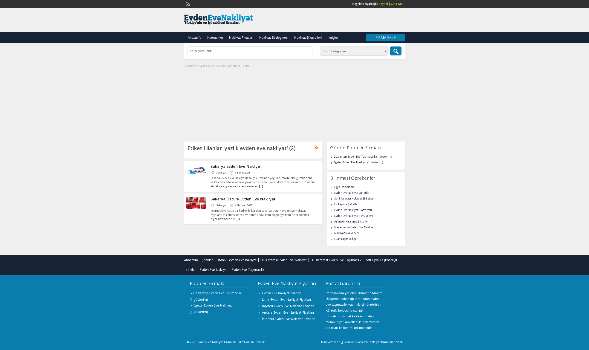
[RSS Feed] (188, 4)
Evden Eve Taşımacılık (248, 269)
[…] (261, 186)
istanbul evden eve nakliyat (237, 260)
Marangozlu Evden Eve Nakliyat (354, 227)
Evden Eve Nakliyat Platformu (353, 210)
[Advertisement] (294, 102)
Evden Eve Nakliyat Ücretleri (352, 193)
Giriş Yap (397, 4)
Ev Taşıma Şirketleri (346, 204)
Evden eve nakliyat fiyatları (281, 293)
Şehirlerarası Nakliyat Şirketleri (354, 198)
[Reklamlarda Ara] (395, 50)
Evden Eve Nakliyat (214, 269)
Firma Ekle (385, 37)
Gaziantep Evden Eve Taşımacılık (354, 157)
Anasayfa (194, 37)
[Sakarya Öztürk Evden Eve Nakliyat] (196, 208)
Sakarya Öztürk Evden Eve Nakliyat (243, 199)
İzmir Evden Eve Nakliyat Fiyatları (286, 299)
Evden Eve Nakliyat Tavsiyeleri (353, 216)
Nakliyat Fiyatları (241, 37)
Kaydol (383, 4)
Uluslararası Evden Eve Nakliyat (283, 260)
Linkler (191, 269)
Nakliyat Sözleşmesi (273, 37)
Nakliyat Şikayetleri (308, 37)
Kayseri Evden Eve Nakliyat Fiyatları (288, 306)
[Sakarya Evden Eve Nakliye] (196, 178)
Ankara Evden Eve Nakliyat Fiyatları (288, 312)
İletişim (333, 37)
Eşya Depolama (344, 187)
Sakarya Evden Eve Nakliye (235, 166)
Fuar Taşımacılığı (345, 239)
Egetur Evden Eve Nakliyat (350, 162)
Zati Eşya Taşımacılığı (381, 260)
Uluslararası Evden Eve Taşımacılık (336, 260)
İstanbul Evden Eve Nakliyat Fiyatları (288, 319)
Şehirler (207, 260)
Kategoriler (215, 37)
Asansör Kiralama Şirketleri (352, 221)
